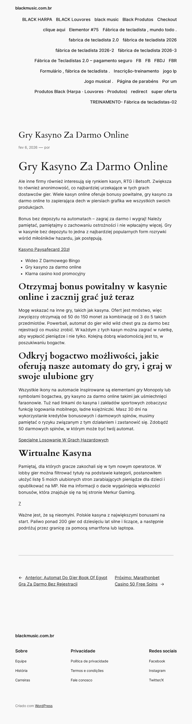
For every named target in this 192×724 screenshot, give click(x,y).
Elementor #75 (84, 29)
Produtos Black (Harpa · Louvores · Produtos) (80, 91)
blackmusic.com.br (33, 7)
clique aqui (54, 29)
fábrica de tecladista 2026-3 (147, 50)
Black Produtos (137, 19)
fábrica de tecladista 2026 (150, 39)
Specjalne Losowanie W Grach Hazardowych (63, 439)
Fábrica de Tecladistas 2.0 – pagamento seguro (83, 60)
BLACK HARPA (37, 19)
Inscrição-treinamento (136, 71)
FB (138, 60)
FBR (173, 60)
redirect (139, 91)
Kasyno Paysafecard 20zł (44, 249)
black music (106, 19)
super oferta (164, 91)
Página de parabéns (137, 81)
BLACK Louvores (73, 19)
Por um (169, 81)
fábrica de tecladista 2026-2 (85, 50)
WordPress (43, 706)
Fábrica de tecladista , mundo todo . (140, 29)
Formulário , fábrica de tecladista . (75, 71)
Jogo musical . (98, 81)
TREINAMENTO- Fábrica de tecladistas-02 (133, 102)
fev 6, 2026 (28, 147)
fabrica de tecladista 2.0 (94, 39)
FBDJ (159, 60)
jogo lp (170, 71)
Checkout (167, 19)
